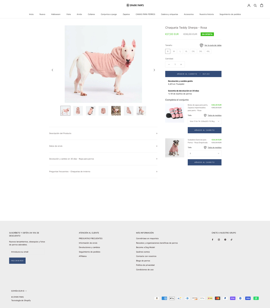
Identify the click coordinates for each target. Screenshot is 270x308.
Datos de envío (55, 146)
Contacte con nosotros (146, 256)
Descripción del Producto (60, 133)
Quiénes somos (143, 252)
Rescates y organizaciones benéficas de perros (157, 243)
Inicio (31, 14)
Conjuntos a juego (109, 14)
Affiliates (83, 256)
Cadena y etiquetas (169, 14)
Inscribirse (17, 261)
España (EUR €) (17, 291)
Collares (91, 14)
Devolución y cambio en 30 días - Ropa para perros (71, 159)
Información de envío (88, 243)
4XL (208, 51)
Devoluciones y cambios (89, 247)
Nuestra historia (207, 14)
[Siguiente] (154, 70)
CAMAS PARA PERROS (145, 14)
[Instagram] (219, 239)
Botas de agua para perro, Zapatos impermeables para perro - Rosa (198, 108)
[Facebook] (212, 239)
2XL (193, 51)
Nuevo (42, 14)
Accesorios (189, 14)
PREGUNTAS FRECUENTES (90, 238)
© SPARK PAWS (17, 297)
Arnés (79, 14)
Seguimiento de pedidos (230, 14)
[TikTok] (231, 239)
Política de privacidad (145, 265)
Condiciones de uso (145, 269)
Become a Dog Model (145, 247)
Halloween (55, 14)
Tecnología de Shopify (21, 300)
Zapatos (126, 14)
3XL (200, 51)
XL (186, 51)
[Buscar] (255, 5)
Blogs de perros (143, 261)
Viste (68, 14)
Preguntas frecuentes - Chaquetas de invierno (69, 171)
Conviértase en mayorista (147, 238)
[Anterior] (52, 70)
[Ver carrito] (261, 5)
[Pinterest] (225, 239)
